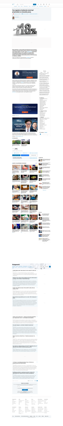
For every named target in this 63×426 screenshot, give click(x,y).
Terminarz (42, 132)
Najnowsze (45, 72)
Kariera (34, 416)
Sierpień (46, 132)
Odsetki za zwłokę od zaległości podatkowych (43, 119)
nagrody (22, 82)
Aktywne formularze (44, 110)
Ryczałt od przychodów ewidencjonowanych (42, 123)
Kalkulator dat (41, 109)
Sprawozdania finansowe (40, 403)
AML (38, 404)
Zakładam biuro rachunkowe (41, 400)
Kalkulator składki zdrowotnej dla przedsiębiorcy (43, 99)
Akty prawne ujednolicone (27, 411)
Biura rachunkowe (40, 399)
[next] (37, 380)
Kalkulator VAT (41, 106)
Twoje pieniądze (34, 6)
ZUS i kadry (29, 266)
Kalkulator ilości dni (42, 108)
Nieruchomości (41, 6)
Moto (37, 6)
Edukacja (45, 6)
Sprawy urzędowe (27, 402)
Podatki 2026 (41, 157)
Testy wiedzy (20, 413)
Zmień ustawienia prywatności (25, 416)
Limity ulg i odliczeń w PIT (19, 136)
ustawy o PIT (29, 51)
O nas (13, 416)
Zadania (13, 409)
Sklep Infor (26, 404)
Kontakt (40, 416)
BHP (19, 403)
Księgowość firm (14, 399)
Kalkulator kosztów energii (43, 104)
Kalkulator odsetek (33, 410)
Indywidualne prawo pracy (21, 400)
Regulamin (31, 416)
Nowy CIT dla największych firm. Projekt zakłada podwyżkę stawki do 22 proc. (44, 94)
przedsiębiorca (28, 57)
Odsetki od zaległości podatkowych (44, 107)
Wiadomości (13, 266)
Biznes (22, 6)
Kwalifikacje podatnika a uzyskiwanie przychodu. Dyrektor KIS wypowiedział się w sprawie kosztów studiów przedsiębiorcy (44, 85)
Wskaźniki (42, 117)
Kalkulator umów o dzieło (42, 103)
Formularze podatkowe (46, 411)
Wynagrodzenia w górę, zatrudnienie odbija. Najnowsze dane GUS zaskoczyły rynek (44, 92)
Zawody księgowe (14, 403)
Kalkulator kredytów (42, 105)
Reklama (43, 416)
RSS (36, 416)
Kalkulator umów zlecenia (43, 102)
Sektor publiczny (26, 6)
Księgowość (15, 6)
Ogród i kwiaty (45, 403)
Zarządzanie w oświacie (21, 411)
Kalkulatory (42, 97)
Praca (25, 403)
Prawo (29, 6)
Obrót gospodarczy (25, 266)
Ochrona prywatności (17, 416)
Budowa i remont (46, 402)
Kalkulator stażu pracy (34, 411)
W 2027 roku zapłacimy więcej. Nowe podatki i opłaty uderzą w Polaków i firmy (44, 77)
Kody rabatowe (45, 409)
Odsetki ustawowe (40, 411)
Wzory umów (45, 410)
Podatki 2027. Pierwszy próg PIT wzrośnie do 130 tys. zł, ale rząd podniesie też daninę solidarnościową (44, 90)
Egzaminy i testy (20, 410)
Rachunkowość (20, 266)
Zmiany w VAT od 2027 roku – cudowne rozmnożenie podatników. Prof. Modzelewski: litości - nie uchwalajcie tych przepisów (44, 81)
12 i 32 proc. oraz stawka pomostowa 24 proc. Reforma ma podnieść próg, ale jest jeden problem (44, 83)
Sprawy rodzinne (27, 400)
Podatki (17, 266)
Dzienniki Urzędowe (27, 409)
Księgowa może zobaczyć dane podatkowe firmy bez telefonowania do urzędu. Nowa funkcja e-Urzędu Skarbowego (44, 76)
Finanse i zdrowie (33, 404)
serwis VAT (17, 115)
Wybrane (48, 72)
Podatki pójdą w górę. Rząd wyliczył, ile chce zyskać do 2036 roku (44, 74)
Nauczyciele (20, 409)
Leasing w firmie (33, 403)
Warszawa (29, 108)
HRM (19, 404)
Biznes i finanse (33, 400)
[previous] (28, 380)
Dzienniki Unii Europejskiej (28, 410)
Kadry (19, 6)
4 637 (35, 380)
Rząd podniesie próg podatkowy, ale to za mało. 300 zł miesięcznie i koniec (44, 79)
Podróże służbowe (40, 410)
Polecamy (40, 212)
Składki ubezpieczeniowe (40, 409)
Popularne (41, 72)
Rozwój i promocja (14, 410)
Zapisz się (29, 77)
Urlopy (19, 402)
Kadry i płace (13, 411)
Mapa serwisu (46, 416)
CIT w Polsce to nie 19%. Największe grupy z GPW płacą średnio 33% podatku (44, 87)
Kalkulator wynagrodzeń (42, 101)
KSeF (48, 6)
